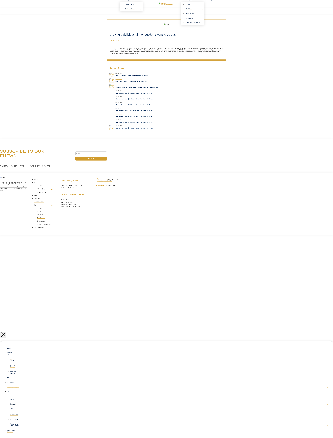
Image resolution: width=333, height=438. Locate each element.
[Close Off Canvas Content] (3, 335)
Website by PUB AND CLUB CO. (11, 184)
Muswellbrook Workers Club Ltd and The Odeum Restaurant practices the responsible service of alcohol (13, 188)
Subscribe (91, 158)
